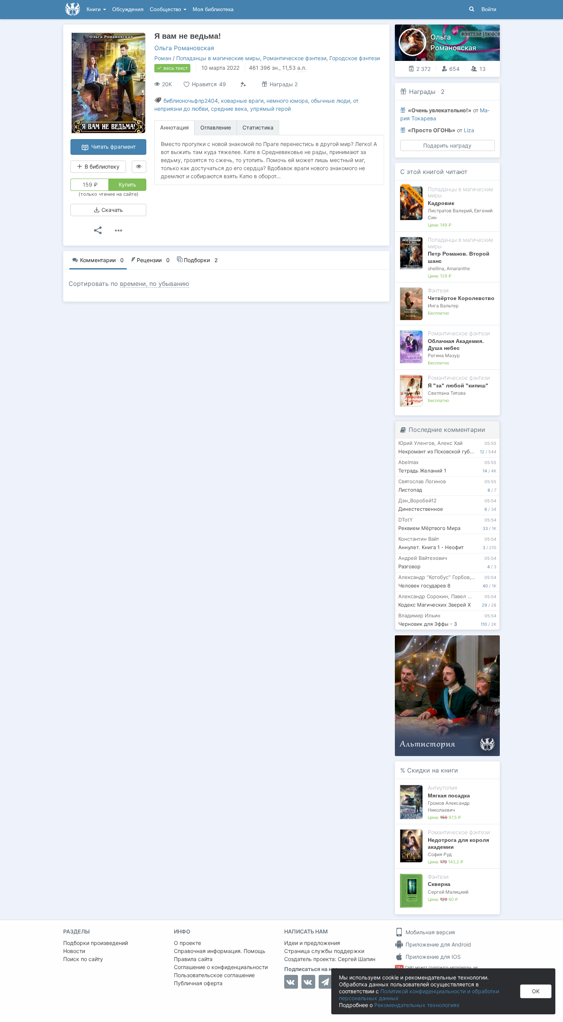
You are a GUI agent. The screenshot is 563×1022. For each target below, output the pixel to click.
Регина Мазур (444, 355)
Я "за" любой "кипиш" (458, 385)
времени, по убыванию (154, 283)
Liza (469, 130)
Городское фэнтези (354, 58)
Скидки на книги (432, 770)
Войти (488, 9)
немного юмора (287, 100)
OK (536, 991)
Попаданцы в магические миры (218, 58)
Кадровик (441, 203)
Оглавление (215, 127)
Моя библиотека (213, 9)
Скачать (111, 210)
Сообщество (166, 9)
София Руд (440, 854)
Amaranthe (458, 268)
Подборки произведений (95, 943)
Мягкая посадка (449, 795)
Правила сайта (193, 959)
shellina (436, 268)
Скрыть (483, 644)
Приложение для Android (437, 944)
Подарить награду (447, 145)
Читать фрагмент (113, 146)
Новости (74, 951)
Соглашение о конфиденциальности (221, 967)
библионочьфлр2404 (191, 100)
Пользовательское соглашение (214, 975)
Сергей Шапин (356, 959)
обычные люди (330, 100)
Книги (94, 9)
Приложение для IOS (432, 956)
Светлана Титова (447, 393)
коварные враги (242, 100)
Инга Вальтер (443, 305)
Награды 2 (283, 84)
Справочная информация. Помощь (219, 951)
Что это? (450, 643)
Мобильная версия (429, 932)
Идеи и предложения (312, 943)
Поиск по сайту (83, 959)
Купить (127, 184)
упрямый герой (270, 108)
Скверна (439, 884)
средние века (229, 108)
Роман (162, 58)
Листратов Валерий (450, 210)
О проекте (187, 943)
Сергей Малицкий (448, 892)
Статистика (257, 127)
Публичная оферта (198, 983)
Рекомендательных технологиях (417, 1005)
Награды (422, 91)
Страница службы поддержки (324, 951)
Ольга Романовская (184, 48)
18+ (399, 967)
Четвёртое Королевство (461, 298)
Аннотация (174, 127)
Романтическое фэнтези (294, 58)
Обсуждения (128, 9)
